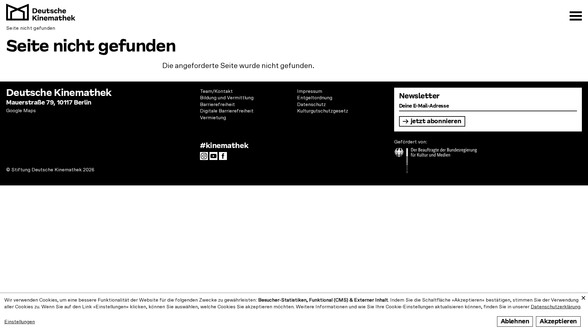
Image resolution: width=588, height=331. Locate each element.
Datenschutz (311, 104)
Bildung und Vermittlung (227, 97)
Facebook (224, 158)
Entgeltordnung (314, 97)
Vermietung (213, 117)
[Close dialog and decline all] (583, 297)
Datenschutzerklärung (555, 306)
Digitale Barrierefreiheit (227, 110)
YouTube (215, 158)
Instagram (205, 158)
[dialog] (294, 312)
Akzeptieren (558, 321)
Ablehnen (515, 321)
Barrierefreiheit (217, 104)
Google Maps (21, 110)
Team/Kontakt (216, 91)
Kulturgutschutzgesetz (322, 110)
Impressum (309, 91)
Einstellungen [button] (19, 321)
